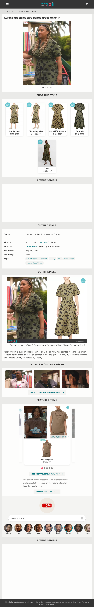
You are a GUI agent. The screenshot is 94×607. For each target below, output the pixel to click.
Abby (88, 533)
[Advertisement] (47, 203)
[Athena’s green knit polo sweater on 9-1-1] (75, 379)
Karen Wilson (24, 11)
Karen (68, 533)
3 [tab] (47, 468)
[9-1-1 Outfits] (47, 505)
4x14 (34, 11)
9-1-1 (14, 11)
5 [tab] (52, 468)
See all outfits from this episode (45, 392)
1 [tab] (42, 468)
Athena (8, 533)
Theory (52, 259)
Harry (78, 533)
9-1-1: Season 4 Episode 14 (36, 259)
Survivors (43, 242)
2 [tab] (44, 468)
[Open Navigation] (7, 4)
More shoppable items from (45, 474)
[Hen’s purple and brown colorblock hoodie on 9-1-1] (47, 379)
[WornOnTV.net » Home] (47, 4)
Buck (48, 533)
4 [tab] (49, 468)
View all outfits (45, 492)
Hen (18, 533)
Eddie (58, 533)
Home (6, 11)
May (38, 533)
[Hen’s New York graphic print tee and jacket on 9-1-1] (18, 379)
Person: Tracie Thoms (34, 263)
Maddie (28, 533)
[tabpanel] (47, 435)
